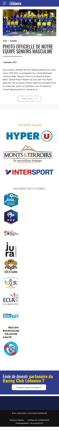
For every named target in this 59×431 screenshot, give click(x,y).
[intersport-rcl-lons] (29, 172)
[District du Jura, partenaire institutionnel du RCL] (11, 200)
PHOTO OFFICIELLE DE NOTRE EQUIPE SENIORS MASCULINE (28, 49)
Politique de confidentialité (38, 420)
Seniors (13, 40)
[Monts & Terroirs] (28, 154)
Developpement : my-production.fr (29, 423)
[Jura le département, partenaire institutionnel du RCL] (11, 249)
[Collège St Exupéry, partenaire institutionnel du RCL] (11, 315)
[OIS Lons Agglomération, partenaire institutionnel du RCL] (11, 282)
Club (5, 40)
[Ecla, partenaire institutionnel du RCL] (11, 299)
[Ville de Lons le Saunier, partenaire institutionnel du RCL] (11, 266)
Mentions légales (17, 420)
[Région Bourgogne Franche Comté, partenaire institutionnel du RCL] (11, 332)
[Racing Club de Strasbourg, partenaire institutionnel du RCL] (11, 348)
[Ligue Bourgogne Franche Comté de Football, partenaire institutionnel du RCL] (11, 233)
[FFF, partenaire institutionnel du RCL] (11, 216)
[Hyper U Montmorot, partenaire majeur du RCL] (29, 136)
